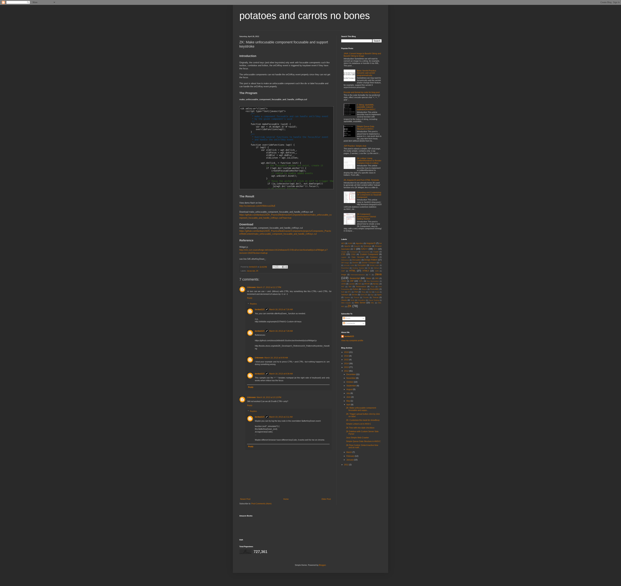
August (349, 389)
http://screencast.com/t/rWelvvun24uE (257, 206)
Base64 (357, 246)
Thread (356, 297)
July (348, 393)
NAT (342, 286)
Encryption (362, 265)
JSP (352, 281)
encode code (349, 265)
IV (370, 275)
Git (369, 268)
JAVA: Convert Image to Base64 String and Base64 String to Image (362, 54)
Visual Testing (374, 300)
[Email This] (274, 267)
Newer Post (245, 499)
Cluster (343, 252)
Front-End (345, 268)
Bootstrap (367, 246)
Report (364, 289)
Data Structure (358, 257)
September (351, 386)
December (351, 374)
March (349, 452)
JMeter (368, 278)
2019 (346, 352)
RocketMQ (374, 289)
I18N (377, 271)
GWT (343, 271)
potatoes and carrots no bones (304, 15)
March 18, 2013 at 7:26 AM (281, 309)
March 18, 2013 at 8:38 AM (281, 374)
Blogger (322, 565)
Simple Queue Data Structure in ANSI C (365, 127)
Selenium (344, 295)
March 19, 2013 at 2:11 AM (281, 417)
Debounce (345, 260)
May (348, 401)
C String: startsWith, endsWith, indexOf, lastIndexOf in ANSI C (366, 107)
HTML (352, 270)
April (348, 405)
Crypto (376, 252)
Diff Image (345, 263)
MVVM (367, 284)
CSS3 (353, 254)
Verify (352, 300)
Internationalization (358, 275)
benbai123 (253, 267)
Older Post (326, 499)
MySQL (376, 284)
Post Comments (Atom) (261, 504)
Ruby (363, 292)
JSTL (361, 281)
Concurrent (365, 252)
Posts (347, 318)
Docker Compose (369, 263)
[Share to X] (280, 267)
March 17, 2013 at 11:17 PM (269, 287)
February (350, 456)
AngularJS (371, 243)
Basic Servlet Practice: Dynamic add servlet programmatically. (366, 73)
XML (372, 303)
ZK (257, 271)
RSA (356, 292)
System (347, 297)
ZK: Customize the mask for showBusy (363, 420)
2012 (346, 371)
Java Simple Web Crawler (357, 438)
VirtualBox (361, 300)
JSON (343, 281)
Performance (361, 286)
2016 (346, 356)
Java (378, 274)
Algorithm (359, 243)
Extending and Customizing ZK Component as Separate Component (369, 194)
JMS (377, 278)
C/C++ (364, 249)
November (351, 378)
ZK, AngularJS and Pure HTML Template (361, 180)
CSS (343, 254)
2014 (346, 363)
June (348, 397)
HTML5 (366, 271)
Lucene (352, 284)
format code (374, 265)
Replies (253, 304)
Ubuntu (344, 300)
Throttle (366, 297)
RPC (349, 292)
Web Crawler (346, 303)
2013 (346, 367)
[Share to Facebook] (283, 267)
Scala (377, 292)
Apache (347, 246)
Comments (350, 323)
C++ (375, 249)
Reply (249, 298)
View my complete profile (352, 340)
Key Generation (373, 281)
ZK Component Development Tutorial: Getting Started (366, 216)
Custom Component (369, 254)
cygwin (343, 257)
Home (286, 499)
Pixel (372, 286)
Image (343, 275)
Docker (355, 263)
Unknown (251, 287)
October (350, 382)
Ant (380, 243)
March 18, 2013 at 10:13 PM (269, 397)
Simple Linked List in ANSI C (358, 424)
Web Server (360, 303)
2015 (346, 360)
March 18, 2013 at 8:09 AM (276, 358)
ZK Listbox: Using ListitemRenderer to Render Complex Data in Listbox (369, 160)
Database (374, 257)
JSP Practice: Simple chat (355, 146)
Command (354, 252)
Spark (379, 295)
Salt (370, 292)
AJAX (350, 243)
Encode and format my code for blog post (362, 92)
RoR (342, 292)
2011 (346, 465)
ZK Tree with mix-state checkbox (360, 428)
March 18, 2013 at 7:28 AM (281, 331)
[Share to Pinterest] (286, 267)
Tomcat (375, 297)
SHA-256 (364, 295)
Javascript (251, 271)
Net (350, 286)
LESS (343, 284)
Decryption (356, 260)
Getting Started (358, 268)
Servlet (354, 295)
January (350, 460)
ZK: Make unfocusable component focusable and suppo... (361, 409)
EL (381, 263)
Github (376, 268)
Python (355, 289)
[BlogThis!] (277, 267)
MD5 (359, 284)
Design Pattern (370, 260)
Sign (372, 295)
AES (343, 243)
